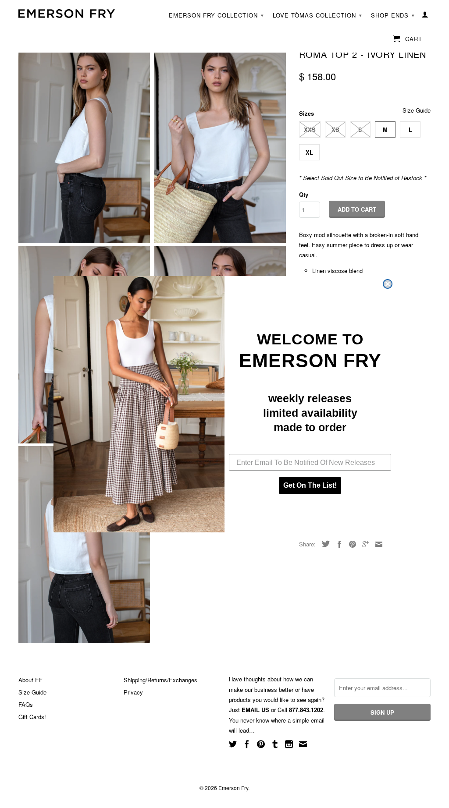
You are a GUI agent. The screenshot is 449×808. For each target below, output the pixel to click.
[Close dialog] (387, 284)
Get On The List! (310, 485)
